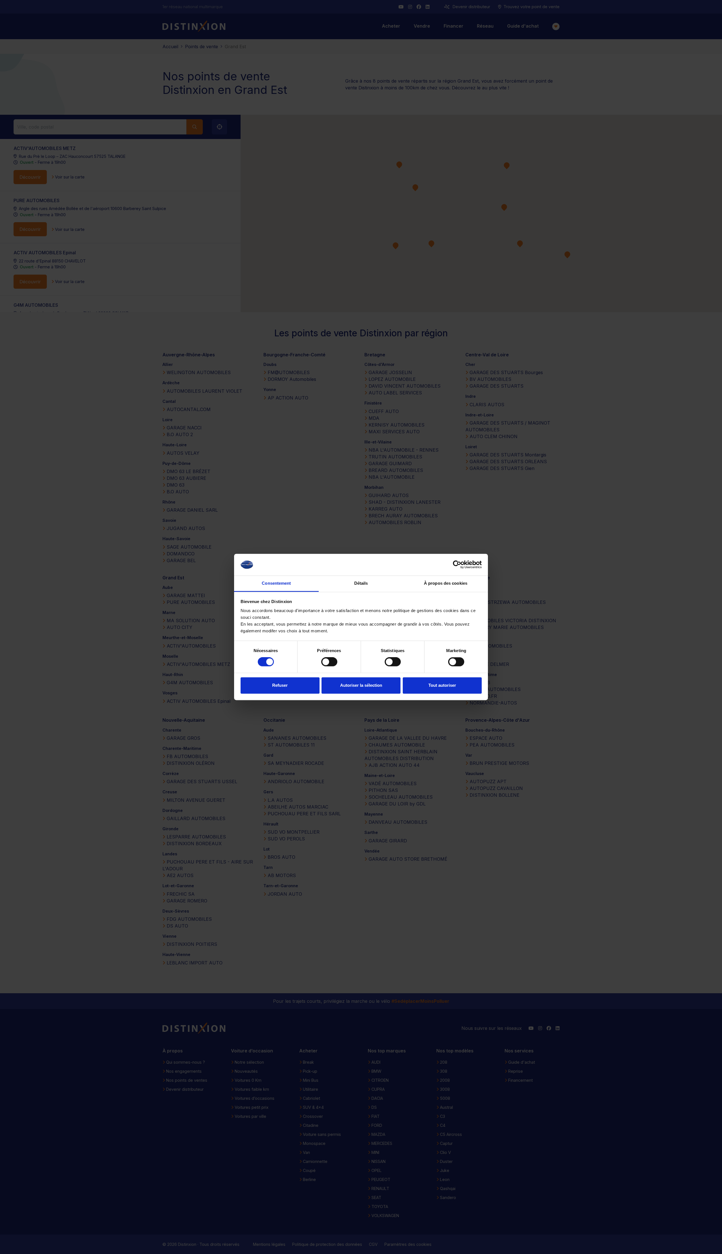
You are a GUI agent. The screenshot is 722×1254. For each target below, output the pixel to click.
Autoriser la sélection (361, 685)
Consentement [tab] (276, 583)
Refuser (280, 685)
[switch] (329, 661)
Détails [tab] (361, 583)
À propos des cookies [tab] (445, 583)
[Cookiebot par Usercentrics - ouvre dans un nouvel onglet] (457, 564)
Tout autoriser (442, 685)
